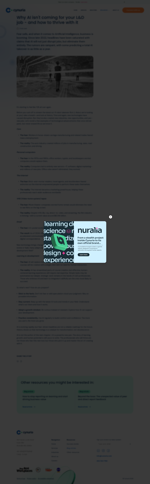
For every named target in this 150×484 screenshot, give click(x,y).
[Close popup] (110, 216)
